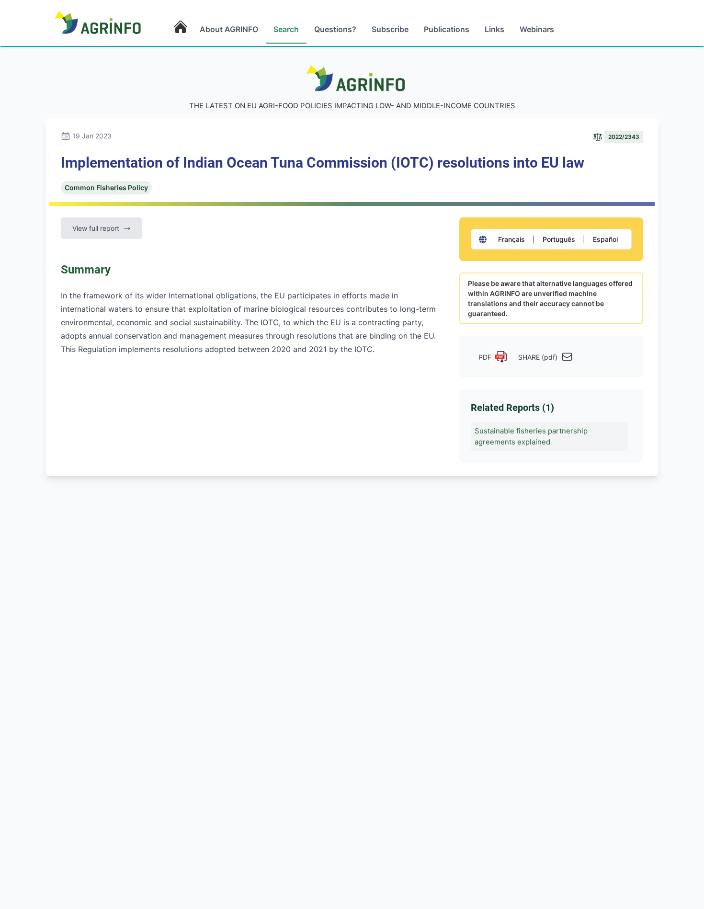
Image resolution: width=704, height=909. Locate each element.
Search (286, 29)
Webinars (537, 29)
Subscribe (390, 29)
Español (605, 239)
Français (511, 239)
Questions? (335, 29)
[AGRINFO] (98, 22)
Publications (446, 29)
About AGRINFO (229, 29)
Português (559, 239)
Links (494, 29)
